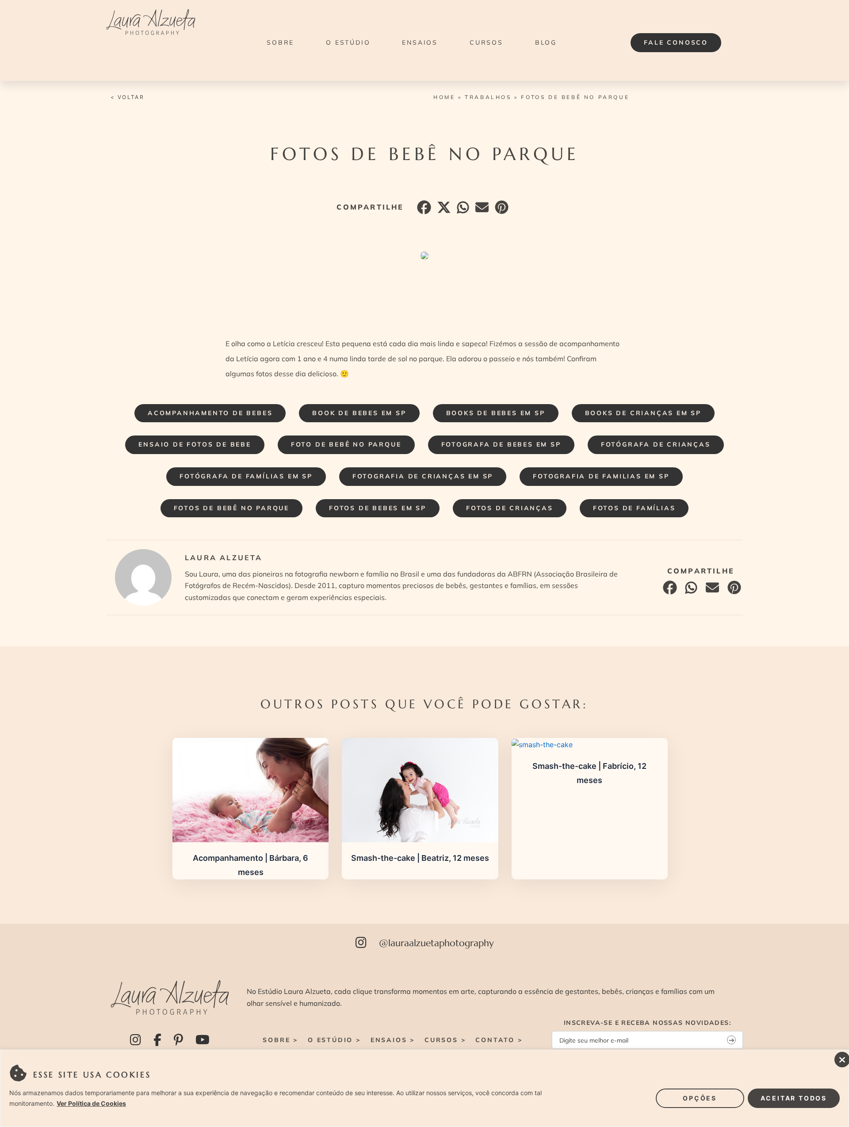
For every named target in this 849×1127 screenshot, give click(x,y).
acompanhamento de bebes (210, 413)
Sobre (280, 42)
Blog (546, 42)
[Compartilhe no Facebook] (423, 209)
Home (444, 97)
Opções (700, 1098)
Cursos (486, 42)
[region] (424, 1088)
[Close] (839, 1057)
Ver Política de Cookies (91, 1103)
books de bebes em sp (495, 413)
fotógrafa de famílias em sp (246, 476)
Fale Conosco (676, 42)
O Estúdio (348, 42)
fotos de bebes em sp (377, 508)
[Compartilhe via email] (481, 209)
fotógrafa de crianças (656, 444)
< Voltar (127, 97)
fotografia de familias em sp (601, 476)
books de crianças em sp (643, 413)
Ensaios (420, 42)
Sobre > (280, 1040)
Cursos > (445, 1040)
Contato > (498, 1040)
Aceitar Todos (794, 1098)
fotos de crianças (509, 508)
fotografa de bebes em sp (501, 444)
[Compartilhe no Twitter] (443, 209)
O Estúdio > (334, 1040)
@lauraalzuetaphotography (436, 943)
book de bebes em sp (359, 413)
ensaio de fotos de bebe (194, 444)
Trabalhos (488, 97)
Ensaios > (393, 1040)
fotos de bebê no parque (231, 508)
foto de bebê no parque (346, 444)
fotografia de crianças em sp (422, 476)
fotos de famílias (634, 508)
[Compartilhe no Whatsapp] (462, 209)
